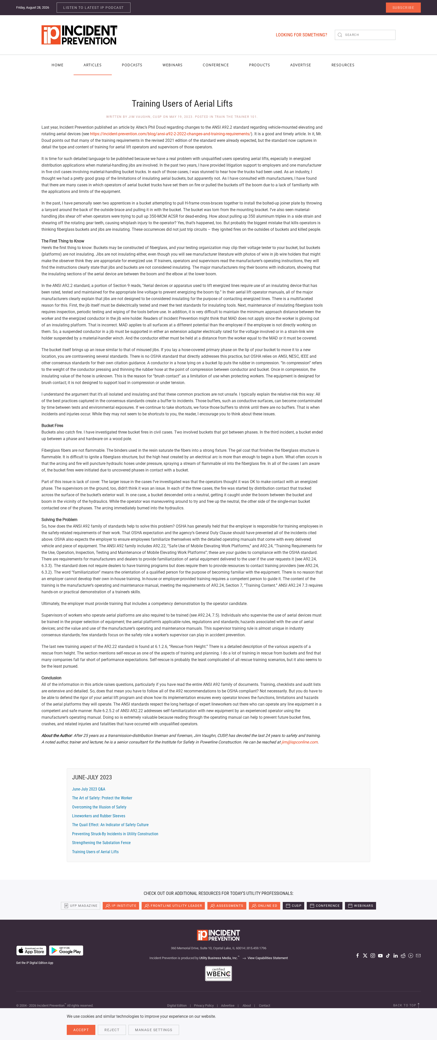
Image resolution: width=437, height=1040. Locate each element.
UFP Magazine (83, 906)
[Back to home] (79, 34)
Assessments (230, 906)
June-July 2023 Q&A (88, 789)
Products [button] (259, 64)
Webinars (173, 64)
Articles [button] (93, 64)
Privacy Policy (204, 1005)
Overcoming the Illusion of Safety (99, 807)
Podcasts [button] (132, 64)
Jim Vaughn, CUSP (145, 117)
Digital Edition (177, 1005)
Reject (111, 1030)
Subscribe (403, 8)
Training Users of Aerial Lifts (95, 851)
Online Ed (268, 906)
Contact (264, 1005)
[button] (418, 1006)
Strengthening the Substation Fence (101, 842)
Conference (328, 906)
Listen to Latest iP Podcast (93, 8)
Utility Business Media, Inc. (219, 958)
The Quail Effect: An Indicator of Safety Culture (110, 824)
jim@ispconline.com (299, 742)
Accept (81, 1030)
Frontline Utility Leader (176, 906)
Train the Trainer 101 (236, 117)
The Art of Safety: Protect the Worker (102, 798)
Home (57, 64)
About (247, 1005)
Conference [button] (216, 64)
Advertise (227, 1005)
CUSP (296, 906)
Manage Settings (153, 1030)
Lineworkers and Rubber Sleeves (98, 815)
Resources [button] (343, 64)
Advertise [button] (300, 64)
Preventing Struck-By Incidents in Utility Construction (115, 833)
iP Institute (124, 906)
